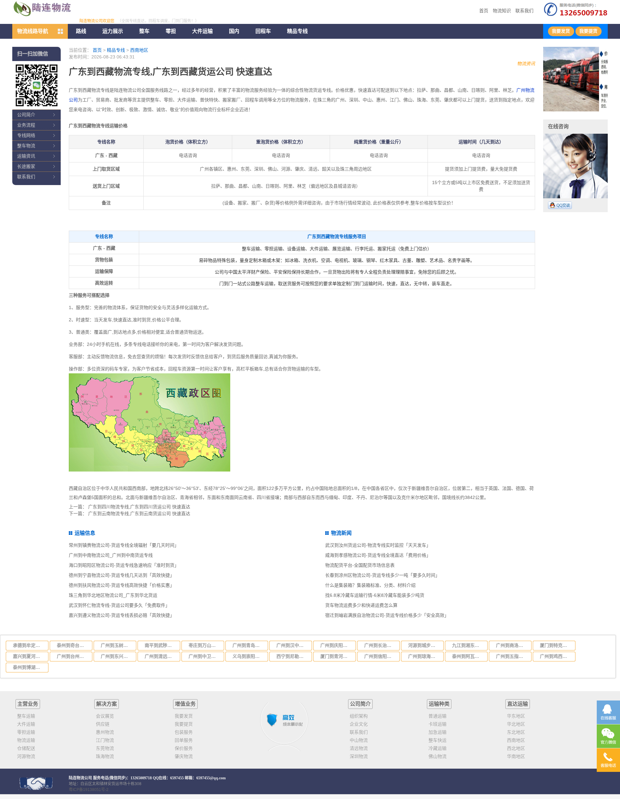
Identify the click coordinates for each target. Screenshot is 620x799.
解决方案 (106, 704)
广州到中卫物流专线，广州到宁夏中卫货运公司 (204, 656)
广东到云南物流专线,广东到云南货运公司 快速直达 (139, 513)
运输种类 (439, 704)
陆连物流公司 (80, 778)
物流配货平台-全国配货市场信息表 (360, 565)
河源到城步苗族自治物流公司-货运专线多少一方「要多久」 (424, 645)
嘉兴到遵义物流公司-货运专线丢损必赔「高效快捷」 (121, 615)
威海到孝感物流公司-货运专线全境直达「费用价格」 (378, 555)
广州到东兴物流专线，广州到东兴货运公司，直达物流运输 (116, 656)
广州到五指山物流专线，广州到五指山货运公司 (512, 656)
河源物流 (26, 756)
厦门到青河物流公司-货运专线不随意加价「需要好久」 (336, 656)
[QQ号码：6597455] (560, 205)
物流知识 (502, 10)
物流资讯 (526, 63)
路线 (81, 31)
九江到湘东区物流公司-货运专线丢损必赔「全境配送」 (468, 645)
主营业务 (27, 704)
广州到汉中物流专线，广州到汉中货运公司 (292, 645)
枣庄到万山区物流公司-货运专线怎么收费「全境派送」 (204, 645)
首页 (483, 10)
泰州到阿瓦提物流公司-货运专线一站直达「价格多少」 (468, 656)
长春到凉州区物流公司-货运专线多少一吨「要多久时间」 (382, 575)
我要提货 (588, 31)
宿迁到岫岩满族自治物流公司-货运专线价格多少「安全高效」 (387, 615)
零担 (171, 31)
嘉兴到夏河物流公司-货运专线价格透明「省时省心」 (29, 656)
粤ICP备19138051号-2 (88, 789)
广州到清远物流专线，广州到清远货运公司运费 (160, 656)
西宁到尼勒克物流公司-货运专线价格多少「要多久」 (292, 656)
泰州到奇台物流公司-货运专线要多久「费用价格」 (72, 645)
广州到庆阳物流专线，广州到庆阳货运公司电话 (336, 645)
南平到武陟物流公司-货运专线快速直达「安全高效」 (160, 645)
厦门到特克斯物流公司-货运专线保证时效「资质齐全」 (556, 645)
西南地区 (139, 50)
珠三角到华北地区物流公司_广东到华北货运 (113, 595)
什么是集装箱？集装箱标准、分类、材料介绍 (370, 585)
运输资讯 (26, 156)
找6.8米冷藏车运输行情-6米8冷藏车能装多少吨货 (374, 595)
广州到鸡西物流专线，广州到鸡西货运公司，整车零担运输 (556, 656)
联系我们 (524, 10)
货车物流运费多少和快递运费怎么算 (361, 605)
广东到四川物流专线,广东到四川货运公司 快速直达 (139, 506)
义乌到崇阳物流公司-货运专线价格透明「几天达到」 (248, 656)
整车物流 (26, 145)
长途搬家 (26, 166)
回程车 (263, 31)
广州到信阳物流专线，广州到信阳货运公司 (380, 656)
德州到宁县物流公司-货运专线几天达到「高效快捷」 (121, 575)
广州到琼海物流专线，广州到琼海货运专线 (424, 656)
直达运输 (517, 704)
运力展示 (112, 31)
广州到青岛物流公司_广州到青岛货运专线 (248, 645)
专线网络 (26, 135)
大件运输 (202, 31)
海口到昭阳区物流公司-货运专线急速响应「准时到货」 (124, 565)
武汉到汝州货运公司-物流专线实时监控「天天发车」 (378, 545)
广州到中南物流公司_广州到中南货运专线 (111, 555)
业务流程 (26, 125)
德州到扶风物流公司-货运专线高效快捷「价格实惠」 (121, 585)
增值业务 (185, 704)
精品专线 (116, 50)
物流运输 (26, 740)
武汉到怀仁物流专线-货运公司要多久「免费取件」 (119, 605)
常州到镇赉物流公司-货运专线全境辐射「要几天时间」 (124, 545)
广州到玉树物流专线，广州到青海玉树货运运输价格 (116, 645)
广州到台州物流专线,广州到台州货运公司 (72, 656)
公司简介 (26, 114)
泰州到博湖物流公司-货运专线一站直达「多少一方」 (29, 667)
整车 (144, 31)
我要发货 (561, 31)
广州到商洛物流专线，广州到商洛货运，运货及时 (512, 645)
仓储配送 (26, 748)
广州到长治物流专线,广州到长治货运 (380, 645)
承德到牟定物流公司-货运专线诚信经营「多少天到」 (29, 645)
